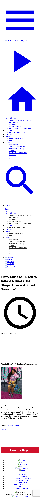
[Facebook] (9, 258)
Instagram (13, 159)
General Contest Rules (17, 132)
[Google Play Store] (12, 266)
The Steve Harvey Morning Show (20, 120)
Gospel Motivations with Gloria (20, 128)
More (2, 456)
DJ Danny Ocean (15, 126)
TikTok (3, 429)
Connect (8, 142)
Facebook (12, 155)
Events (7, 136)
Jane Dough (13, 122)
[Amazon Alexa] (8, 268)
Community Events (16, 138)
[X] (8, 260)
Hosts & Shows (10, 118)
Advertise (12, 151)
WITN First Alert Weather (18, 153)
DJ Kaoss (12, 124)
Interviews (9, 134)
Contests (8, 130)
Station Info (13, 144)
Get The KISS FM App (16, 149)
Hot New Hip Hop (13, 425)
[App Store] (9, 264)
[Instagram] (9, 262)
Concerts (12, 140)
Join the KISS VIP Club (17, 146)
